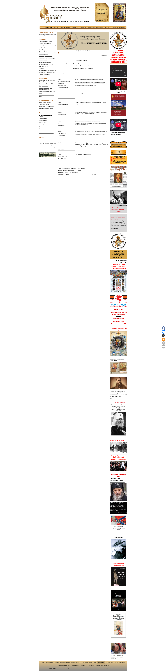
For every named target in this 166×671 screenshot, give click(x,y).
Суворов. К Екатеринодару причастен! (47, 45)
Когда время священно (44, 128)
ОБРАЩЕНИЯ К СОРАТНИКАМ (95, 27)
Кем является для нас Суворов (45, 41)
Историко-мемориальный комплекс (46, 106)
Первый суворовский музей (45, 102)
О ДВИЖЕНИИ (48, 27)
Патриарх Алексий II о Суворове (46, 64)
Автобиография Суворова (44, 47)
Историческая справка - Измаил (46, 108)
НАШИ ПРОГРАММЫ (65, 27)
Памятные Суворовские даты (45, 56)
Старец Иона (41, 68)
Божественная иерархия (44, 131)
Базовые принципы (43, 118)
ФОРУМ (56, 27)
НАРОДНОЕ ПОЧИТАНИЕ (118, 27)
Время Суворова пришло (44, 49)
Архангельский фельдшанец (45, 43)
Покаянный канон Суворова (45, 62)
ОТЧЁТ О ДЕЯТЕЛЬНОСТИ (79, 27)
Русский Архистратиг (47, 70)
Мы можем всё (42, 122)
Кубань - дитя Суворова (44, 104)
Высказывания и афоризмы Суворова (47, 58)
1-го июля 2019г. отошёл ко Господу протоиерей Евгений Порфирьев (117, 657)
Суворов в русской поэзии (44, 74)
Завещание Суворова (43, 54)
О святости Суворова (43, 66)
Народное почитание (43, 86)
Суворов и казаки (43, 60)
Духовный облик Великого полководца (47, 51)
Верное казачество (43, 120)
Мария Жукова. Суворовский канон (46, 72)
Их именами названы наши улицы (46, 133)
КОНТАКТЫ (107, 27)
